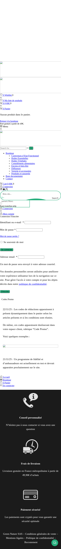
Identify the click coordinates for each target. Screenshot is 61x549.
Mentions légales (14, 538)
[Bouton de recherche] (31, 148)
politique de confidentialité (33, 284)
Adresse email (8, 256)
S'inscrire (5, 291)
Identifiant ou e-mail (12, 222)
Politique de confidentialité (40, 538)
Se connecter (6, 250)
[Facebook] (1, 189)
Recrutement (30, 542)
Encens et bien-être (19, 166)
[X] (7, 189)
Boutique (10, 153)
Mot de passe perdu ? (9, 236)
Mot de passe (8, 229)
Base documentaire (14, 176)
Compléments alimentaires (23, 163)
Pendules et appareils (20, 173)
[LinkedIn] (4, 189)
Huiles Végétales (19, 161)
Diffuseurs (16, 168)
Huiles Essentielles (19, 158)
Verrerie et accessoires (21, 171)
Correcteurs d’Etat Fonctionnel (25, 156)
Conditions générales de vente (40, 533)
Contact (9, 178)
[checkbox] (14, 204)
